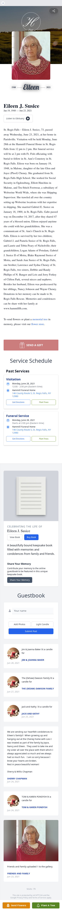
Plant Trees (43, 402)
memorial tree (40, 319)
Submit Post (31, 631)
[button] (31, 840)
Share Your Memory (20, 579)
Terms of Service (39, 897)
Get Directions (18, 402)
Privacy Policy (22, 897)
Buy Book (31, 537)
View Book (15, 537)
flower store (37, 324)
